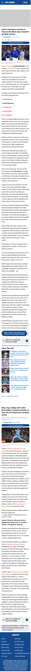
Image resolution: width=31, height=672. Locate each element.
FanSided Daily (19, 644)
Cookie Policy (19, 650)
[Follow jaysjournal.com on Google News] (27, 341)
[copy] (11, 40)
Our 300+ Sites (19, 641)
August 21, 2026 (6, 517)
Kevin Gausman (12, 68)
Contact (3, 641)
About (3, 638)
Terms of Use (5, 650)
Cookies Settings (20, 656)
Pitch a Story (5, 647)
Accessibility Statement (22, 653)
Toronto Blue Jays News (12, 396)
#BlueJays (11, 512)
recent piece (8, 66)
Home (3, 396)
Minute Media (9, 660)
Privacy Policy (19, 647)
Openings (18, 638)
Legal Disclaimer (6, 653)
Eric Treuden (7, 37)
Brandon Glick (7, 422)
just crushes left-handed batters (15, 544)
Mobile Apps (5, 644)
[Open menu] (2, 2)
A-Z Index (4, 656)
